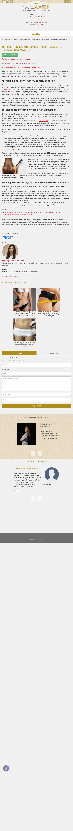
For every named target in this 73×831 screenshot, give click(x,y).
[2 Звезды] (4, 233)
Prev (33, 453)
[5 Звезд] (7, 233)
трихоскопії (43, 121)
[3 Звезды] (5, 233)
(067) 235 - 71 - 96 (36, 19)
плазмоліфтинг (10, 136)
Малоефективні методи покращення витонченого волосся (22, 67)
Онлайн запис (10, 55)
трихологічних (7, 89)
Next (40, 453)
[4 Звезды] (6, 233)
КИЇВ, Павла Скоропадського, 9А (36, 22)
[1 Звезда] (2, 233)
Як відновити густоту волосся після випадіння (18, 63)
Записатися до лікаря (37, 16)
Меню (37, 34)
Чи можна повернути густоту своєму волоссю (18, 59)
